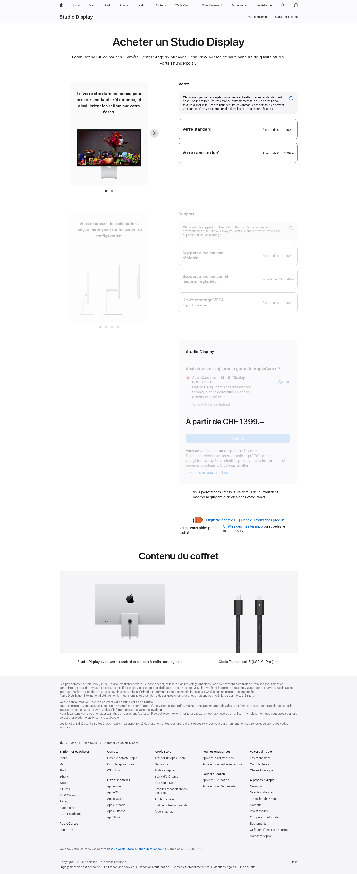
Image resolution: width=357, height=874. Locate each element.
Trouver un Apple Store (170, 758)
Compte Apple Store (120, 764)
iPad (63, 770)
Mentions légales (224, 867)
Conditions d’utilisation (154, 867)
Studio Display (76, 17)
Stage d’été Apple (166, 776)
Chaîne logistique (261, 770)
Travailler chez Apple (264, 798)
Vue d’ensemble (258, 17)
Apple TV (113, 792)
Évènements (258, 823)
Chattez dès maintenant (243, 526)
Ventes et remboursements (191, 867)
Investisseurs (258, 811)
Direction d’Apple (261, 792)
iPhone (64, 776)
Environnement (260, 758)
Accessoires (68, 807)
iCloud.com (114, 770)
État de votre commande (171, 805)
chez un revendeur (150, 849)
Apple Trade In (164, 799)
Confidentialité (259, 764)
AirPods (65, 789)
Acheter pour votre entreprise (222, 764)
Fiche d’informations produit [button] (262, 520)
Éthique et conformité (264, 817)
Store (63, 758)
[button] (283, 5)
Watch (64, 782)
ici (160, 709)
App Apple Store (165, 782)
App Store (113, 817)
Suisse (293, 862)
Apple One (114, 786)
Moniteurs (90, 743)
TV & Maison (68, 795)
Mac (73, 743)
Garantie (256, 805)
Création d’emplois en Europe (269, 830)
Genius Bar (162, 764)
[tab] (106, 191)
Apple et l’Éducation (215, 780)
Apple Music (115, 798)
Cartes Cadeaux (70, 814)
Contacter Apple (261, 836)
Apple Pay (66, 830)
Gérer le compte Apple (122, 758)
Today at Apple (165, 770)
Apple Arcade (116, 805)
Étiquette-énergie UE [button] (222, 520)
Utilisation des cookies (119, 867)
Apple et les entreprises (218, 758)
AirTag (64, 801)
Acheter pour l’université (219, 786)
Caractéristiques (286, 17)
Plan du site (248, 867)
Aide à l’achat (164, 811)
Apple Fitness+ (117, 811)
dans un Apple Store (120, 849)
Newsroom (257, 786)
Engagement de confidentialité (80, 867)
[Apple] (61, 742)
